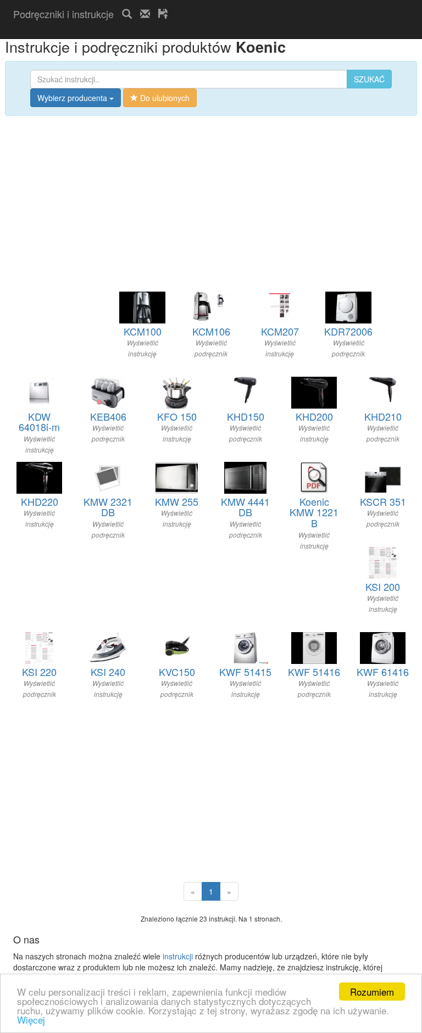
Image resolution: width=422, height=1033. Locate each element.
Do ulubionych (164, 97)
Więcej (31, 1019)
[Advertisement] (141, 32)
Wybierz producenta (73, 97)
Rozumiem (372, 991)
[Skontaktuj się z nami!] (145, 13)
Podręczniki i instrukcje (63, 14)
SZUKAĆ (369, 79)
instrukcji (178, 956)
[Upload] (163, 13)
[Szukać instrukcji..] (127, 13)
